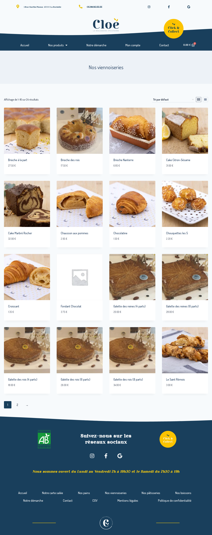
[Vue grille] (198, 99)
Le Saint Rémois (175, 379)
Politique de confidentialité (174, 500)
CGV (94, 500)
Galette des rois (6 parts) (75, 379)
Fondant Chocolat (71, 306)
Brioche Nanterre (123, 160)
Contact (164, 45)
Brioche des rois (70, 160)
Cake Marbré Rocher (20, 233)
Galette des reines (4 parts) (129, 306)
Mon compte (132, 45)
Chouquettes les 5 (177, 233)
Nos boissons (183, 493)
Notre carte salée (52, 493)
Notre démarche (96, 45)
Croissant (13, 306)
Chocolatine (120, 233)
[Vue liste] (205, 99)
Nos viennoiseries (116, 493)
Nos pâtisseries (151, 493)
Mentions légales (127, 500)
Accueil (24, 45)
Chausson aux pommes (74, 233)
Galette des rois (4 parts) (22, 379)
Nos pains (84, 493)
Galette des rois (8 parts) (128, 379)
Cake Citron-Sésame (178, 160)
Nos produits (56, 45)
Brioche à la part (17, 160)
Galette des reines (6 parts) (182, 306)
